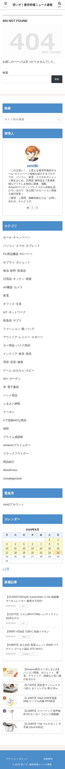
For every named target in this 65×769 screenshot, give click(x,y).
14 (41, 548)
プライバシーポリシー (17, 759)
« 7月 (6, 569)
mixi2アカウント (13, 504)
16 (58, 548)
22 (49, 552)
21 (41, 552)
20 (32, 552)
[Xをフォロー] (32, 207)
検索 (5, 72)
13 (32, 548)
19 (24, 552)
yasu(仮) (32, 165)
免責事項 (48, 759)
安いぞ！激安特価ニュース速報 (32, 4)
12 (24, 548)
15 (49, 548)
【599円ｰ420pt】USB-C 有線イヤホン (27, 631)
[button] (59, 119)
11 (15, 548)
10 (7, 548)
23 (58, 552)
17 (7, 552)
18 (15, 552)
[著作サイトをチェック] (28, 207)
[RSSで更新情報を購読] (37, 207)
